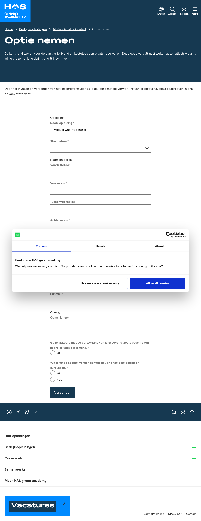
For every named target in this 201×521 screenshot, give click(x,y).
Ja (58, 353)
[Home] (15, 11)
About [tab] (159, 246)
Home (9, 29)
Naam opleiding (62, 123)
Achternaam (60, 220)
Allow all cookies (157, 283)
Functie (56, 294)
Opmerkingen (59, 317)
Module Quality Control (69, 29)
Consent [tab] (42, 246)
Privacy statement (152, 514)
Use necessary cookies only (100, 283)
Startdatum (59, 141)
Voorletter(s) (60, 165)
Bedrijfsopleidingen (33, 29)
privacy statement (18, 94)
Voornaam (58, 183)
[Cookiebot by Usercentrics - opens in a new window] (169, 235)
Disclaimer (175, 514)
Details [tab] (100, 246)
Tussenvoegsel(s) (62, 202)
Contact (191, 514)
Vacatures (33, 506)
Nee (59, 379)
